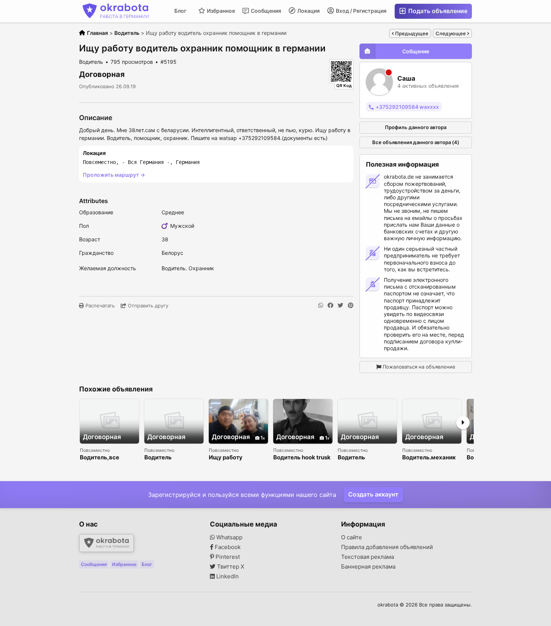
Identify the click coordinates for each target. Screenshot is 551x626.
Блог (180, 11)
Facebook (227, 547)
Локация (308, 11)
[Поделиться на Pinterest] (350, 305)
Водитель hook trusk (302, 457)
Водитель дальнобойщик (359, 457)
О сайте (351, 537)
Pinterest (227, 557)
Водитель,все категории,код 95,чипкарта (100, 457)
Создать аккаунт (373, 494)
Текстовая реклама (367, 557)
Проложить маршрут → (114, 175)
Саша (406, 78)
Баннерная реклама (368, 566)
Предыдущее (411, 33)
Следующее (451, 33)
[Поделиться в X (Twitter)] (340, 305)
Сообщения (265, 11)
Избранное (220, 11)
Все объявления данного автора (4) (415, 142)
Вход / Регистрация (360, 11)
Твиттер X (230, 566)
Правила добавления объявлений (387, 547)
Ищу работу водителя (226, 457)
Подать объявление (437, 11)
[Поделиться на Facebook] (330, 305)
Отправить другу (147, 305)
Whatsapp (229, 537)
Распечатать (99, 305)
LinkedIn (227, 576)
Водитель (158, 457)
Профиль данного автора (415, 127)
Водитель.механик (429, 457)
